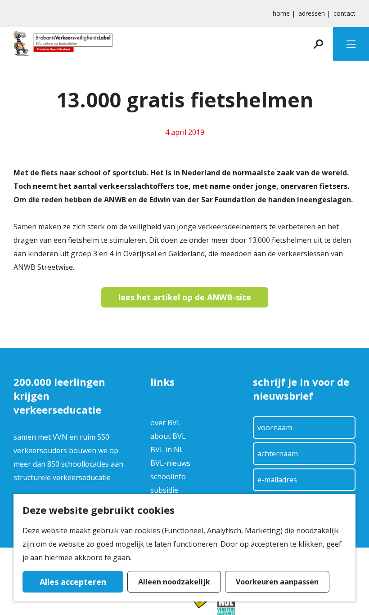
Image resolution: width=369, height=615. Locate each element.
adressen (311, 13)
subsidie (164, 490)
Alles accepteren (73, 581)
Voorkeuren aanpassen (277, 582)
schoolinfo (168, 476)
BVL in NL (167, 450)
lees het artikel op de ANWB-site (184, 297)
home (281, 13)
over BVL (165, 423)
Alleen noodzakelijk (174, 582)
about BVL (168, 436)
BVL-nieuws (170, 463)
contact (344, 13)
